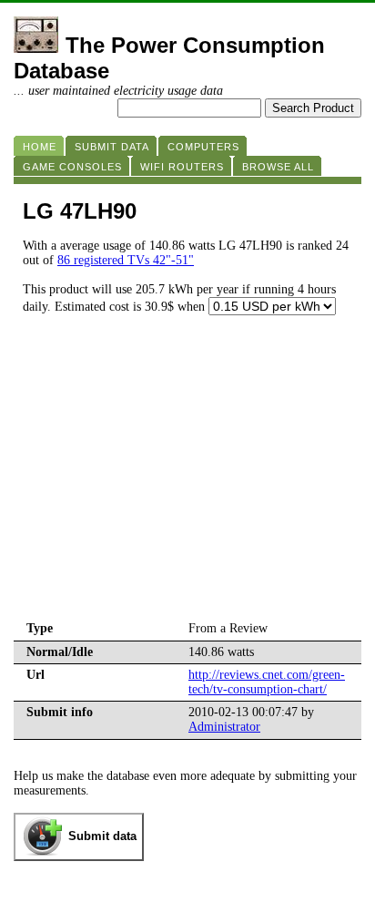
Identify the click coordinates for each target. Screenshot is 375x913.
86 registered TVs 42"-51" (125, 260)
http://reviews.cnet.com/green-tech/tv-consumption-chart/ (266, 682)
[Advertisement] (187, 481)
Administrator (224, 726)
